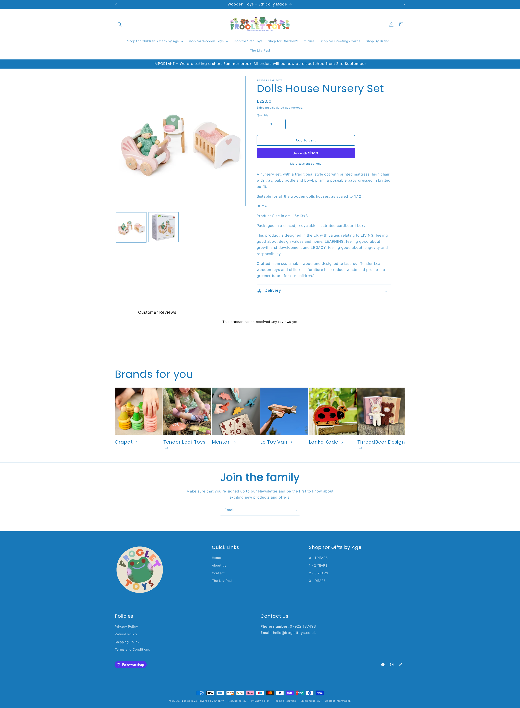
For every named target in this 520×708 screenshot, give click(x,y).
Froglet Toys (189, 700)
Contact (218, 573)
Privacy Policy (126, 626)
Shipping (263, 107)
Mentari (221, 442)
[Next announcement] (404, 4)
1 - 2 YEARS (318, 565)
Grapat (124, 442)
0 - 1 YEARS (318, 558)
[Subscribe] (295, 510)
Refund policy (237, 700)
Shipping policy (311, 700)
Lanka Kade (323, 442)
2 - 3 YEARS (318, 573)
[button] (120, 24)
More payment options (305, 163)
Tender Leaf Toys (184, 442)
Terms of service (285, 700)
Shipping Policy (127, 642)
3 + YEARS (317, 581)
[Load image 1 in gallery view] (131, 227)
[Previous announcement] (116, 4)
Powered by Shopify (211, 700)
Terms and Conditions (132, 649)
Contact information (338, 700)
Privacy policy (260, 700)
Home (216, 558)
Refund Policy (126, 634)
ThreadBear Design (381, 442)
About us (219, 565)
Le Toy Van (273, 442)
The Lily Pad (222, 581)
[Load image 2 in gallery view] (163, 227)
